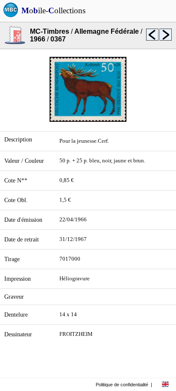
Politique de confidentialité (122, 384)
